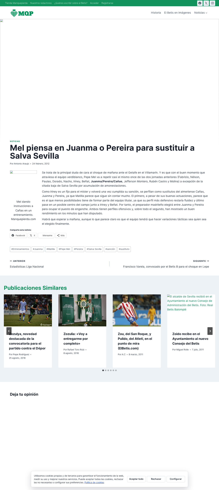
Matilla (51, 249)
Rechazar (156, 479)
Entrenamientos (20, 249)
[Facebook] (200, 3)
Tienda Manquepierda (16, 3)
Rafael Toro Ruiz (75, 349)
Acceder (94, 3)
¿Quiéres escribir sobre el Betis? (70, 3)
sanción (110, 249)
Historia (156, 12)
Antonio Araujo (21, 163)
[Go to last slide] (9, 331)
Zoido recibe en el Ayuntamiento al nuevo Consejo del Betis (190, 338)
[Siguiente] (210, 331)
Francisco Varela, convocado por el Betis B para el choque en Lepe (166, 264)
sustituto (124, 249)
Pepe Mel (64, 249)
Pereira (78, 249)
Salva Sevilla (94, 249)
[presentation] (28, 310)
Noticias (15, 141)
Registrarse (107, 3)
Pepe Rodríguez (21, 354)
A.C (124, 354)
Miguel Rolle (182, 349)
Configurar (176, 479)
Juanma (38, 249)
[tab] (103, 370)
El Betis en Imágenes (177, 12)
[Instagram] (212, 3)
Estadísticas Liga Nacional (27, 264)
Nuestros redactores (41, 3)
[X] (206, 3)
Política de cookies (94, 482)
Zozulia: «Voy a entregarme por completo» (75, 338)
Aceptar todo (136, 479)
